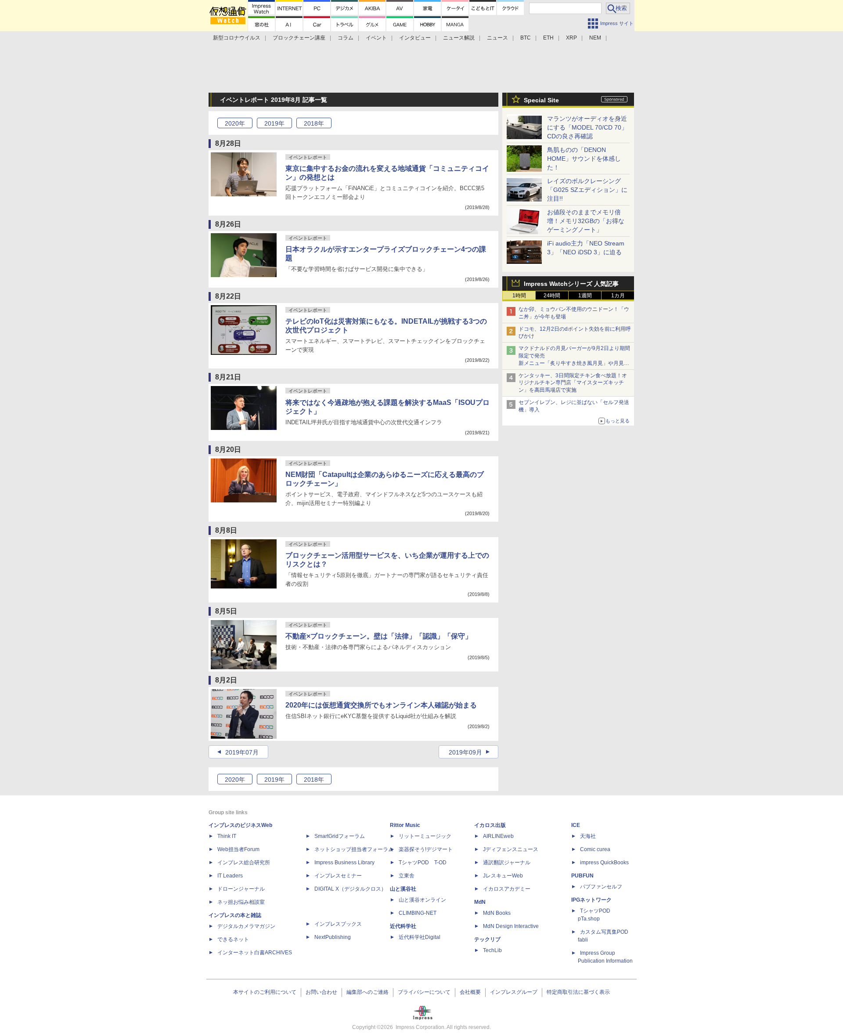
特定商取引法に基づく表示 (578, 992)
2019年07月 (242, 752)
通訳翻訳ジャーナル (506, 862)
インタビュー (415, 38)
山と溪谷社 (403, 889)
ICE (575, 825)
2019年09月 (465, 752)
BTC (525, 38)
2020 (235, 123)
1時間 (519, 295)
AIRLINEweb (498, 836)
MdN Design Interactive (511, 926)
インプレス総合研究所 (243, 862)
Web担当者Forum (238, 849)
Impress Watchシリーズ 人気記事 (571, 283)
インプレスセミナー (338, 876)
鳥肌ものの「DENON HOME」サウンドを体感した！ (584, 158)
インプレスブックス (338, 924)
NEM (595, 38)
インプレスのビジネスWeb (240, 825)
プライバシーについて (424, 992)
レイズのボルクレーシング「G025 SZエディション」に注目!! (587, 189)
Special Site (541, 100)
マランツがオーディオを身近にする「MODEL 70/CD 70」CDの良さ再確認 (587, 127)
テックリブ (487, 939)
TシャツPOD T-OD (423, 862)
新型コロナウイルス (236, 38)
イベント (376, 38)
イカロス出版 (490, 825)
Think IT (226, 836)
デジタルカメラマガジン (246, 926)
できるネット (233, 939)
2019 (274, 123)
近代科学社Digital (419, 937)
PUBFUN (582, 876)
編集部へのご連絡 (367, 992)
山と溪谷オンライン (422, 900)
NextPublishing (332, 937)
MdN (480, 902)
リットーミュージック (425, 836)
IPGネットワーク (591, 900)
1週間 (585, 295)
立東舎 (406, 876)
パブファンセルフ (601, 887)
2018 (314, 123)
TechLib (492, 950)
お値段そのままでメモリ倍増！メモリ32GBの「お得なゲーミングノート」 (585, 221)
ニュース (497, 38)
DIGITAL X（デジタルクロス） (350, 889)
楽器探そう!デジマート (426, 849)
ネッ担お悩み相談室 (241, 902)
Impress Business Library (344, 862)
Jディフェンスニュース (510, 849)
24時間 (552, 295)
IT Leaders (230, 876)
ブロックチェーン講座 (299, 38)
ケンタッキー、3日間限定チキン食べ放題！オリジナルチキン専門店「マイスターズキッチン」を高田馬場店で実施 (573, 382)
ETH (548, 38)
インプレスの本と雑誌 (235, 915)
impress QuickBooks (604, 862)
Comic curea (595, 849)
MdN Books (497, 913)
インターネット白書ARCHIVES (254, 952)
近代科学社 (403, 926)
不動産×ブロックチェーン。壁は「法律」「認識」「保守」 (378, 636)
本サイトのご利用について (264, 992)
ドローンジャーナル (241, 889)
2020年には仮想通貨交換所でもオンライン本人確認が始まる (381, 705)
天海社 (588, 836)
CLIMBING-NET (417, 913)
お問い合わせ (321, 992)
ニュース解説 (459, 38)
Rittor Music (405, 825)
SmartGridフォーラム (339, 836)
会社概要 (470, 992)
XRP (571, 38)
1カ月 (618, 295)
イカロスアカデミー (506, 889)
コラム (345, 38)
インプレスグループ (513, 992)
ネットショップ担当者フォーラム (353, 849)
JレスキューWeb (503, 876)
